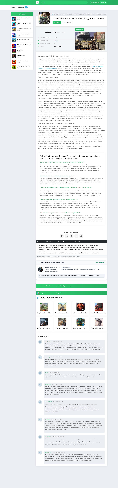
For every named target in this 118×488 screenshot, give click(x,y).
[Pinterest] (81, 236)
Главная (13, 7)
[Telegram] (62, 236)
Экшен (56, 40)
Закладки (68, 22)
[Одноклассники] (71, 236)
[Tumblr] (76, 236)
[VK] (66, 236)
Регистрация (94, 2)
